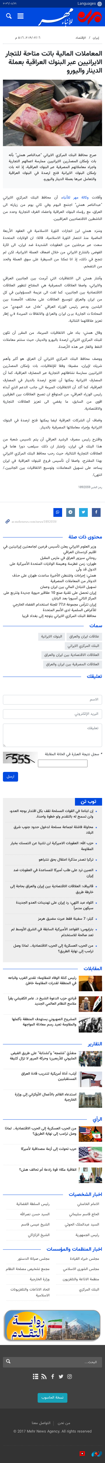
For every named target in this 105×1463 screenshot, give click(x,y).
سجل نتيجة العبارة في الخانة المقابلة (73, 754)
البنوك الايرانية (51, 637)
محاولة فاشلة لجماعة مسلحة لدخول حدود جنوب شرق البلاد (53, 830)
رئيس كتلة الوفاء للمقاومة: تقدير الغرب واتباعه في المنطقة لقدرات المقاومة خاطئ (42, 980)
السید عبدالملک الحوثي (82, 1225)
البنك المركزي (89, 1290)
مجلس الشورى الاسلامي (81, 1269)
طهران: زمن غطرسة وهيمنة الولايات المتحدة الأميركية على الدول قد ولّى (53, 566)
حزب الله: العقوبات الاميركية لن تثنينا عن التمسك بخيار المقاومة (51, 846)
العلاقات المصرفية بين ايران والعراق (72, 664)
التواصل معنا (41, 1423)
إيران (96, 37)
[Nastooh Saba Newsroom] (94, 1454)
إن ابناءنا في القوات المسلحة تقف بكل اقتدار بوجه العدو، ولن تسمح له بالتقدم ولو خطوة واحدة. (51, 814)
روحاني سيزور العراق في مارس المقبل (68, 558)
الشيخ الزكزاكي (39, 1235)
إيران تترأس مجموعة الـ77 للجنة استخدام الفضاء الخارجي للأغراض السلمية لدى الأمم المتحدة (54, 607)
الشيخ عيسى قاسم (35, 1225)
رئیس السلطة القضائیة (33, 1204)
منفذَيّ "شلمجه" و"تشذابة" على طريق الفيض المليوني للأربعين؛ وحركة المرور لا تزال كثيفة (43, 1056)
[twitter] (61, 1377)
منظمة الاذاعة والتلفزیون (81, 1279)
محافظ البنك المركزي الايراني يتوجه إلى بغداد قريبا (59, 616)
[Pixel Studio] (79, 1454)
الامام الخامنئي (88, 1204)
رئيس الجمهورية (87, 1235)
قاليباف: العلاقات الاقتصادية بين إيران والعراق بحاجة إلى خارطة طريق (51, 889)
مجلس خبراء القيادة (84, 1259)
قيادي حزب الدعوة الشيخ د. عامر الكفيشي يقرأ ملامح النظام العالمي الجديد (42, 1001)
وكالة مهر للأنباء (75, 198)
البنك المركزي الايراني (83, 646)
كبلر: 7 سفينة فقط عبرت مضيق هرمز (65, 919)
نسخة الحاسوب (52, 1398)
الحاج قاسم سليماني (84, 1214)
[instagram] (69, 1377)
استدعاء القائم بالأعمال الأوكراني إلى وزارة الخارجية (45, 1097)
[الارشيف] (35, 1377)
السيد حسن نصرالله (35, 1214)
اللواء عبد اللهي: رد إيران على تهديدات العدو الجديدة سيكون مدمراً (54, 905)
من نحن (64, 1423)
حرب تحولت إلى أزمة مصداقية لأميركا (48, 1149)
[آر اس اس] (44, 1377)
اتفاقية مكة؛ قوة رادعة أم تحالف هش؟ (47, 1170)
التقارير (95, 1044)
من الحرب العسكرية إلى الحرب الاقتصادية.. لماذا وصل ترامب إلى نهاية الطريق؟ (53, 948)
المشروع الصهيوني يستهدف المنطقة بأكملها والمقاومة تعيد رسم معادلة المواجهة (44, 1022)
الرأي (97, 1119)
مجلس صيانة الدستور (34, 1259)
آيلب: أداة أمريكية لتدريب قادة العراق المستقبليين (48, 1076)
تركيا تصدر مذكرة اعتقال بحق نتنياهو (66, 860)
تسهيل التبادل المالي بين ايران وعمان (68, 587)
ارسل (10, 777)
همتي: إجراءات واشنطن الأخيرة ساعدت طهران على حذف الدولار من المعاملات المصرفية (54, 578)
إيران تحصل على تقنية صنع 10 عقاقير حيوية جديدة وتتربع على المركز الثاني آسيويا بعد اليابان (50, 595)
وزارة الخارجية (40, 1279)
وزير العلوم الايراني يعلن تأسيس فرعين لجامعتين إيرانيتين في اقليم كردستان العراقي (49, 549)
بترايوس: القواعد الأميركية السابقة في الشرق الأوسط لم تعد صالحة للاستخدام (52, 932)
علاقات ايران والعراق (84, 637)
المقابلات (93, 969)
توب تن (88, 802)
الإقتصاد (81, 37)
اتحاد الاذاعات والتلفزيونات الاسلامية (30, 1292)
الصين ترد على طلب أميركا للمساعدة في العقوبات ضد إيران (53, 873)
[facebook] (52, 1377)
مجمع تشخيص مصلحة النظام (28, 1269)
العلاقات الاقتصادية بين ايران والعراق (71, 655)
